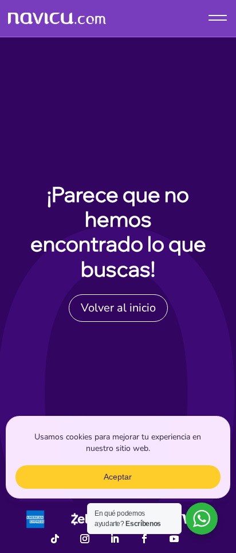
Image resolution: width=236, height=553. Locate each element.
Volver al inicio (118, 308)
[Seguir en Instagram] (85, 538)
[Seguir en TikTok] (55, 538)
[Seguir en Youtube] (174, 538)
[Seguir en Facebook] (144, 538)
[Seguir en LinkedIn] (114, 538)
